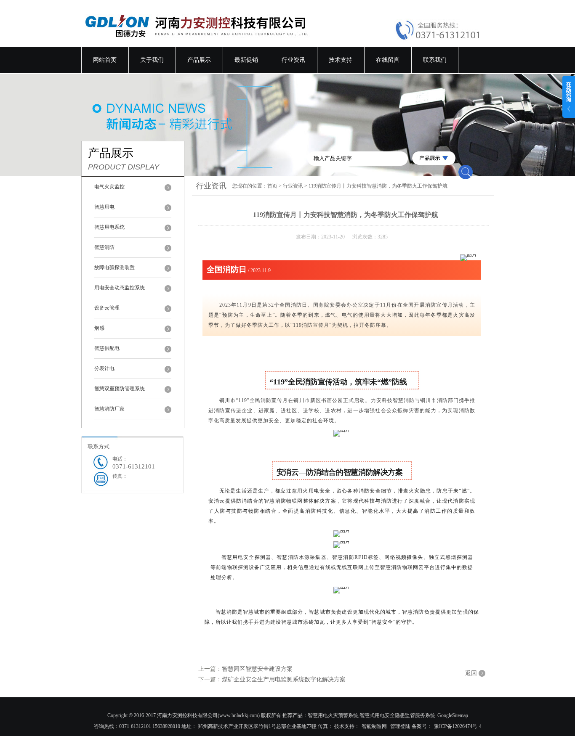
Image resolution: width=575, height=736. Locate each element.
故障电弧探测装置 (114, 267)
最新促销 (246, 60)
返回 (471, 673)
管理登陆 (400, 726)
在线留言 (387, 60)
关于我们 (152, 60)
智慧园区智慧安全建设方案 (257, 669)
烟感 (99, 328)
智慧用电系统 (109, 227)
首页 (272, 186)
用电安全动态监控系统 (119, 288)
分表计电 (104, 368)
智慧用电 (104, 207)
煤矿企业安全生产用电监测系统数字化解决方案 (284, 679)
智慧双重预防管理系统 (119, 389)
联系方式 (98, 446)
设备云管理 (107, 308)
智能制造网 (374, 726)
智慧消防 (104, 247)
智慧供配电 (107, 348)
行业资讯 (293, 60)
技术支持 (340, 60)
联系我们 (435, 60)
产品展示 (199, 60)
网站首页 (105, 60)
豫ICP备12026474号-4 (458, 726)
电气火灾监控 (109, 187)
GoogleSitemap (452, 715)
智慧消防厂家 (109, 409)
